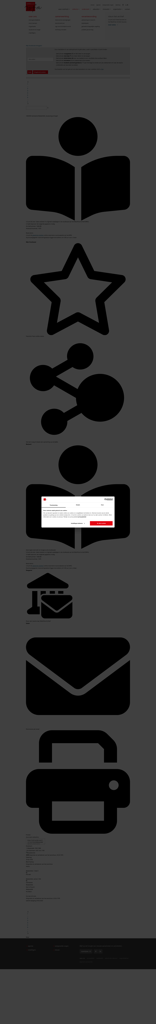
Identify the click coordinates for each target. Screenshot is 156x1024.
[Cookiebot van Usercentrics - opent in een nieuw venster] (106, 499)
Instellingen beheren (77, 523)
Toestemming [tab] (53, 505)
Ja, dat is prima (101, 523)
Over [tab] (102, 505)
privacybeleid (82, 517)
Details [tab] (78, 505)
